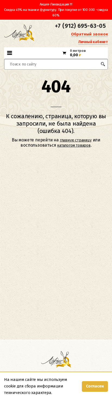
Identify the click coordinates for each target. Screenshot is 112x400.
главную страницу (76, 140)
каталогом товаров (74, 145)
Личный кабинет (93, 42)
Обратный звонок (89, 34)
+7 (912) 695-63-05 (80, 25)
